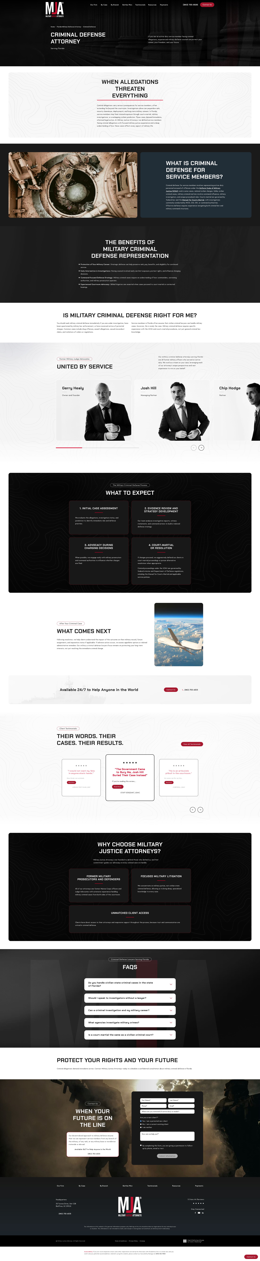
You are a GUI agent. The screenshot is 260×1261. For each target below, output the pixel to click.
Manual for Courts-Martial (193, 200)
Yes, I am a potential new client (155, 1121)
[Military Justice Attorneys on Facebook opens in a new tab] (195, 1213)
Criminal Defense (89, 27)
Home (53, 27)
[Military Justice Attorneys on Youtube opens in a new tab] (199, 1213)
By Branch (115, 5)
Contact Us (207, 4)
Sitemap (142, 1241)
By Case (104, 5)
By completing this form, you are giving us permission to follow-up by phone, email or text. (167, 1147)
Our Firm (93, 5)
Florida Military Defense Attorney (69, 27)
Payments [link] (164, 5)
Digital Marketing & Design (195, 1241)
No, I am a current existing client (155, 1124)
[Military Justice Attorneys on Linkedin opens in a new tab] (202, 1213)
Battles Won (127, 5)
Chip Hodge (229, 388)
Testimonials (140, 5)
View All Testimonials (192, 744)
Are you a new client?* (149, 1117)
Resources (152, 5)
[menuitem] (195, 1213)
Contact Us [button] (251, 1257)
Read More (71, 782)
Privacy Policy (133, 1241)
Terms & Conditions (121, 1241)
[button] (201, 448)
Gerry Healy (73, 388)
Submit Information (167, 1156)
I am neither (147, 1127)
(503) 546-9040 (161, 1254)
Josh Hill (148, 388)
